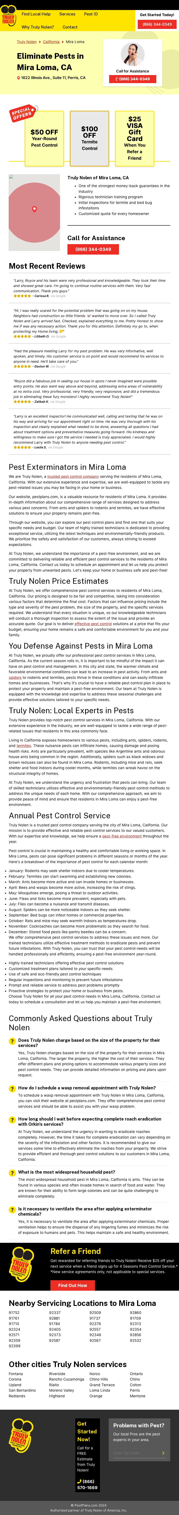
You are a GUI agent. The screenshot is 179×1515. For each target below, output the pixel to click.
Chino (135, 1379)
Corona (15, 1379)
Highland (57, 1396)
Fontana (16, 1374)
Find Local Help (36, 14)
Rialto (54, 1385)
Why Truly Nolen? (38, 27)
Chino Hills (99, 1379)
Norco (95, 1374)
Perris (135, 1390)
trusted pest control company (73, 476)
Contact (70, 27)
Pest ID (91, 14)
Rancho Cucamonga (66, 1379)
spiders (15, 677)
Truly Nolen (27, 42)
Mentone (137, 1396)
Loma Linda (100, 1390)
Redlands (17, 1396)
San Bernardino (22, 1390)
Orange (96, 1396)
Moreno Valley (61, 1390)
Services (67, 14)
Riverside (57, 1374)
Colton (135, 1385)
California (51, 42)
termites (24, 745)
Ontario (136, 1374)
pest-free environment (122, 836)
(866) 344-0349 (134, 79)
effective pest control (93, 624)
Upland (15, 1385)
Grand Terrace (102, 1385)
